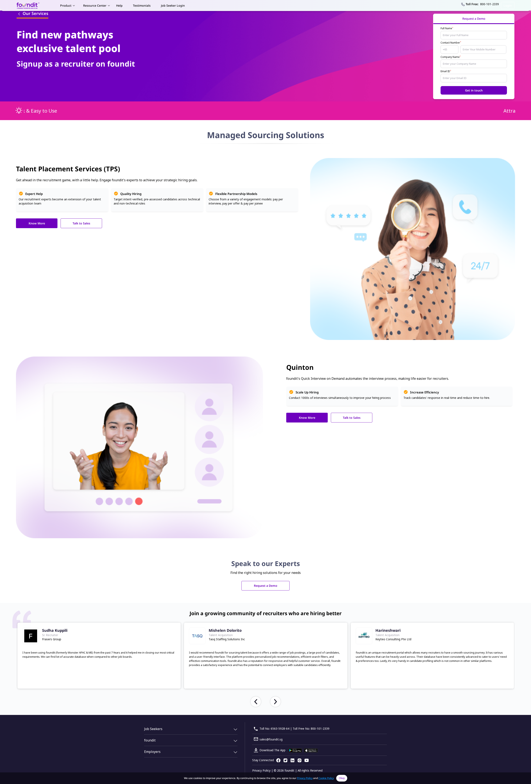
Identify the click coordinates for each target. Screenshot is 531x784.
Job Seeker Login (173, 5)
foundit (150, 740)
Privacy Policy (261, 770)
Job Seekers (153, 729)
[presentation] (256, 701)
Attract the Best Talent (50, 110)
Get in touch (474, 90)
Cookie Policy (326, 778)
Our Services (35, 13)
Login (508, 5)
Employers (152, 751)
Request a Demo (265, 586)
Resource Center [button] (94, 5)
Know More (37, 223)
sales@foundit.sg (271, 739)
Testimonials (142, 5)
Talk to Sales (81, 223)
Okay (342, 778)
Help (119, 5)
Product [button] (65, 5)
